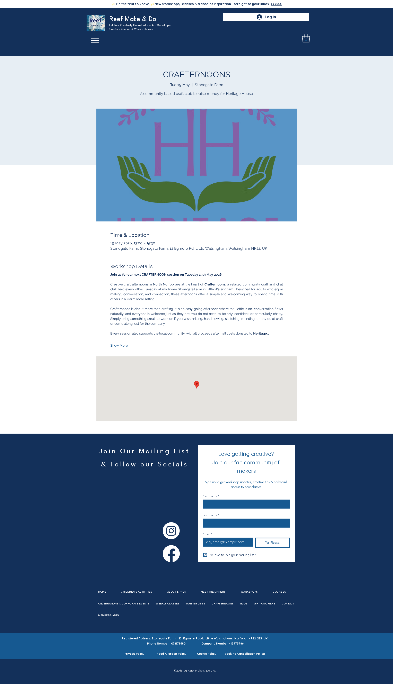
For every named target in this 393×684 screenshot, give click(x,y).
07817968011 (179, 643)
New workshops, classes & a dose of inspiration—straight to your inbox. (218, 4)
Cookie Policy (206, 654)
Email (207, 534)
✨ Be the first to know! (130, 4)
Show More (119, 345)
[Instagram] (171, 530)
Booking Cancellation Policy (245, 654)
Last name (211, 515)
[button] (306, 38)
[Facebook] (171, 553)
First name (211, 496)
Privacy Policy (134, 654)
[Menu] (95, 40)
